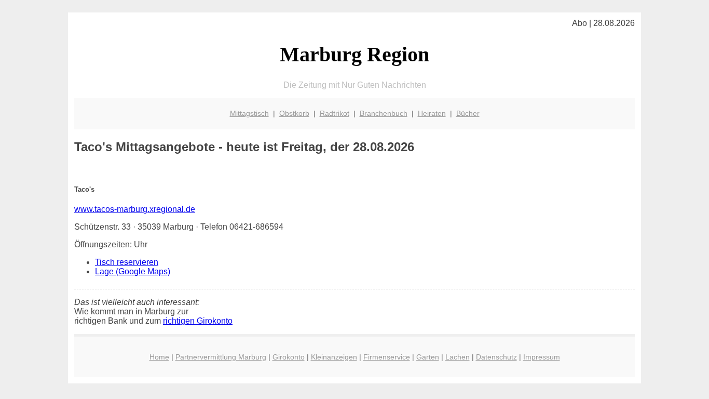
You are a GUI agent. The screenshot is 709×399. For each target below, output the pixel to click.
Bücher (468, 113)
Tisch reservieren (126, 262)
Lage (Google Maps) (132, 271)
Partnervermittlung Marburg (220, 357)
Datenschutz (496, 357)
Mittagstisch (249, 113)
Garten (427, 357)
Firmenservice (386, 357)
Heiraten (432, 113)
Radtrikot (334, 113)
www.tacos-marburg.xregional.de (134, 209)
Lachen (457, 357)
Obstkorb (294, 113)
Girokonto (288, 357)
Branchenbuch (383, 113)
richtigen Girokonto (198, 320)
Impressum (541, 357)
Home (159, 357)
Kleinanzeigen (334, 357)
